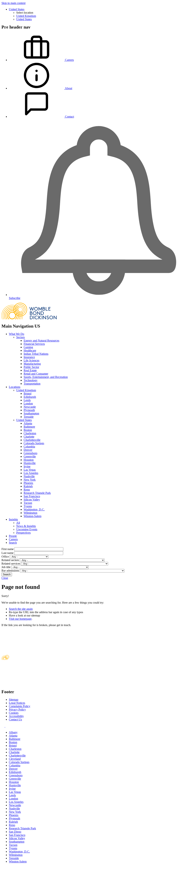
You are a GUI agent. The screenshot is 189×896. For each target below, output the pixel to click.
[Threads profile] (6, 726)
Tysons (28, 506)
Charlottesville (32, 439)
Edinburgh (30, 396)
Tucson (28, 502)
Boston (28, 430)
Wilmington (30, 512)
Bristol (27, 393)
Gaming (28, 347)
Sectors (20, 337)
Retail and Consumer (36, 373)
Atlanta (28, 423)
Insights (13, 519)
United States (16, 9)
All (18, 522)
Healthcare (30, 350)
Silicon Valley (32, 499)
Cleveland (15, 758)
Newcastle (30, 406)
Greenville (30, 456)
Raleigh (28, 486)
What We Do (16, 333)
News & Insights (26, 526)
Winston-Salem (32, 516)
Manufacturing (32, 363)
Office (5, 556)
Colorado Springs (34, 443)
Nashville (29, 476)
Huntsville (30, 463)
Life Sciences (31, 360)
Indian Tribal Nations (36, 353)
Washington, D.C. (34, 509)
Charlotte (29, 436)
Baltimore (29, 426)
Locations (14, 386)
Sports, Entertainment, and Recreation (46, 377)
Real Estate (30, 370)
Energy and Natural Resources (41, 340)
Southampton (31, 413)
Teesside (29, 416)
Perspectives (23, 532)
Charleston (30, 433)
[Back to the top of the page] (29, 892)
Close (4, 577)
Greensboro (30, 453)
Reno (27, 489)
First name (7, 549)
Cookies (13, 712)
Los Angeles (31, 473)
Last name (7, 552)
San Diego (15, 831)
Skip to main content (13, 3)
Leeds (27, 400)
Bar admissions (10, 570)
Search (13, 542)
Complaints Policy (19, 706)
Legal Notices (17, 702)
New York (30, 479)
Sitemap (13, 699)
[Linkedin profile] (3, 726)
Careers (13, 539)
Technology (30, 380)
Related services (10, 563)
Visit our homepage (20, 618)
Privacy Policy (17, 709)
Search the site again (21, 608)
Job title (6, 567)
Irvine (27, 466)
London (28, 403)
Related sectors (10, 560)
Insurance (29, 357)
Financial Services (34, 343)
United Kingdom (26, 15)
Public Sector (31, 367)
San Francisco (32, 496)
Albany (13, 732)
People (13, 536)
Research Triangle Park (37, 492)
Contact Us (15, 719)
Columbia (29, 446)
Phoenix (28, 483)
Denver (28, 449)
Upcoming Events (26, 529)
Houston (29, 459)
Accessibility (16, 716)
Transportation (32, 383)
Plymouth (29, 410)
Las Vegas (30, 469)
